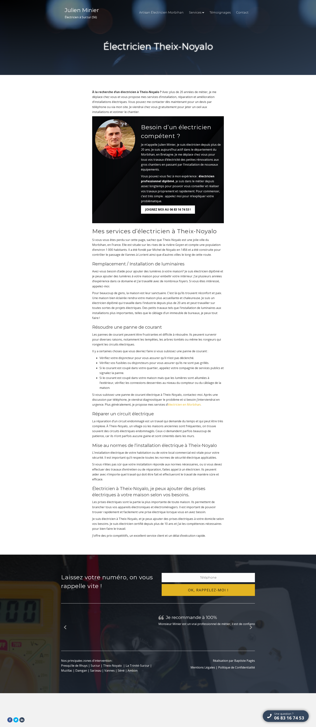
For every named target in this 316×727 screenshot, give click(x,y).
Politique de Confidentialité (236, 668)
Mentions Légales (203, 668)
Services (195, 12)
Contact (242, 12)
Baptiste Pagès (244, 661)
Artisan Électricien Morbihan (161, 12)
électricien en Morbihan (184, 405)
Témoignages (220, 12)
